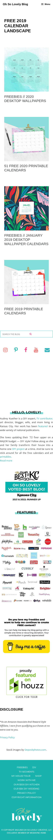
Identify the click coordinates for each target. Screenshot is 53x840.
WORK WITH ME (26, 780)
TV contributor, (44, 418)
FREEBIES (22, 767)
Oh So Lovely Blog (15, 4)
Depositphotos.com (35, 749)
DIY (34, 767)
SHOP (38, 776)
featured (43, 426)
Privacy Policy (7, 737)
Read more (6, 460)
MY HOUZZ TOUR (20, 776)
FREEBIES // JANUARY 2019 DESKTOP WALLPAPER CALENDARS (26, 239)
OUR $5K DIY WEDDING (26, 788)
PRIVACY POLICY (26, 793)
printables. (6, 456)
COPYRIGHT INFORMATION (26, 797)
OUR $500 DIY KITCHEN (26, 784)
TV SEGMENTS (26, 771)
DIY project (18, 449)
